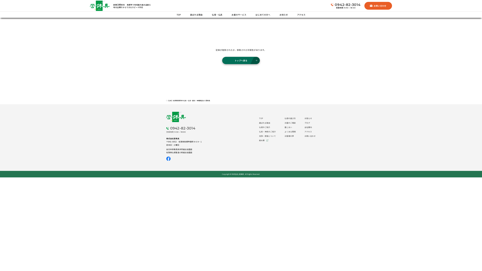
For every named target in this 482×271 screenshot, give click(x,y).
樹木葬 (262, 140)
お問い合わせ (380, 5)
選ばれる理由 (196, 14)
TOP (179, 14)
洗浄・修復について (267, 136)
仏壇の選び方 (290, 118)
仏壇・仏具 (217, 14)
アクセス (301, 14)
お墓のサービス (239, 14)
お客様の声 (289, 136)
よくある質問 (290, 131)
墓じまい (288, 127)
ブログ (307, 123)
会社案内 (308, 127)
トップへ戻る (241, 60)
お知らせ (284, 14)
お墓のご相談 (290, 123)
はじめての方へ (263, 14)
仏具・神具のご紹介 (267, 131)
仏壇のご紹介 (264, 127)
